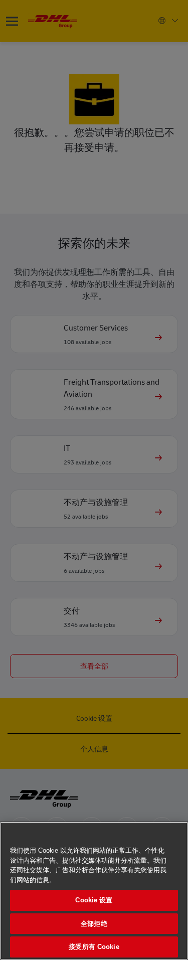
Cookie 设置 (93, 900)
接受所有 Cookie (94, 946)
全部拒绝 (94, 923)
